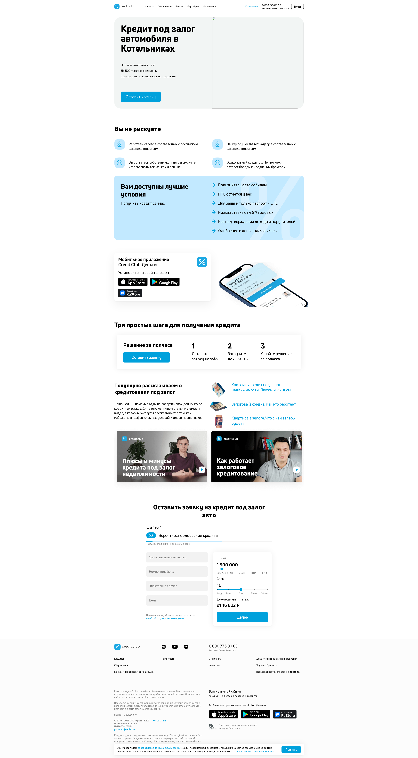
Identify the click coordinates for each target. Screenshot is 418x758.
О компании (209, 6)
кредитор (252, 695)
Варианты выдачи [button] (124, 714)
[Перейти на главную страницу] (124, 6)
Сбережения (165, 6)
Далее (242, 617)
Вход (297, 6)
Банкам (180, 6)
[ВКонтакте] (164, 647)
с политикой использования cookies (255, 751)
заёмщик (213, 695)
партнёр (239, 695)
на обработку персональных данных (165, 618)
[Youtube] (175, 647)
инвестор (227, 695)
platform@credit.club (125, 729)
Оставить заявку (141, 96)
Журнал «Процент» (266, 665)
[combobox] (177, 557)
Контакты (214, 665)
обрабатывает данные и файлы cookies (159, 747)
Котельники (251, 6)
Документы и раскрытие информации (276, 658)
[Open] (205, 601)
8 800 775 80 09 (271, 5)
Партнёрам (193, 6)
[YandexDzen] (186, 647)
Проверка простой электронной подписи (278, 671)
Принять (291, 749)
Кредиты (149, 6)
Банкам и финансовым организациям (134, 671)
